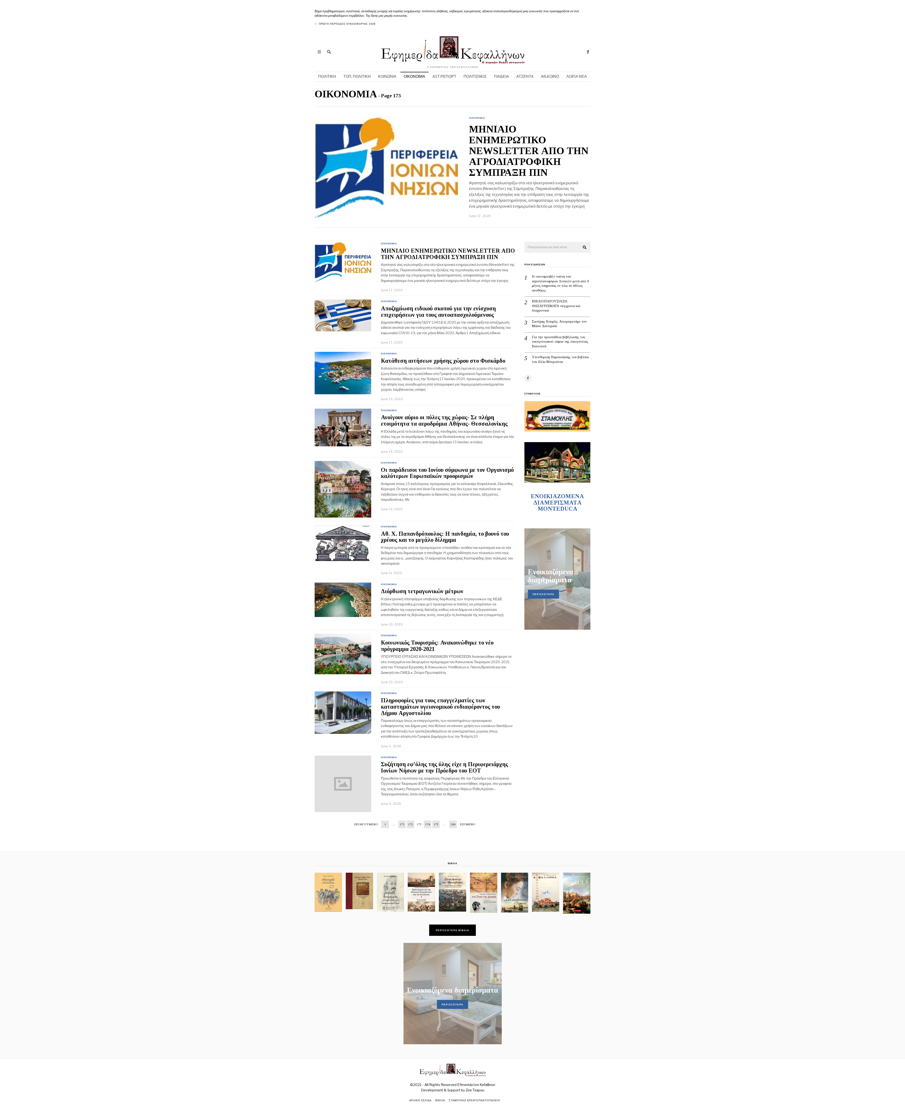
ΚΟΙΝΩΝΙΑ (387, 76)
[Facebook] (588, 52)
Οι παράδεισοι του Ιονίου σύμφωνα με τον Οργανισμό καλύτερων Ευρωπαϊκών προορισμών (447, 473)
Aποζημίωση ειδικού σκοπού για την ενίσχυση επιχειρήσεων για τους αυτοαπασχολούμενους (438, 311)
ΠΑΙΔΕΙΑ (501, 76)
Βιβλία (440, 1100)
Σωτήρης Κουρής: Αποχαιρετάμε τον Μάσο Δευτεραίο (559, 324)
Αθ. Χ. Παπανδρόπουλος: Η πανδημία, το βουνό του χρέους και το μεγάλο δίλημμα (445, 536)
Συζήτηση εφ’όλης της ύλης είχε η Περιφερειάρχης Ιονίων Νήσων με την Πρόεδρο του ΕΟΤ (444, 767)
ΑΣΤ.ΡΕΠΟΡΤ (444, 76)
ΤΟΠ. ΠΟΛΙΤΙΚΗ (357, 76)
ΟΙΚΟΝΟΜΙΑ (414, 76)
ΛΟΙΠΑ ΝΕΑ (576, 76)
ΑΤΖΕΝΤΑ (525, 76)
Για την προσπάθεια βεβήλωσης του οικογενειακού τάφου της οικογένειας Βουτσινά (560, 341)
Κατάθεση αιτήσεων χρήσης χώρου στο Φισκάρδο (443, 361)
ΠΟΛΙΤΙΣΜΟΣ (475, 76)
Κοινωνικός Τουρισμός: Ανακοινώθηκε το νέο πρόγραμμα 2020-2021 (437, 645)
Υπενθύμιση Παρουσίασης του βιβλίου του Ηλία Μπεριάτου (560, 359)
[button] (584, 247)
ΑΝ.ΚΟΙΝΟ (550, 76)
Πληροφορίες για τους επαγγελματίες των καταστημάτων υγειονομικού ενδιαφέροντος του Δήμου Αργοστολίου (440, 706)
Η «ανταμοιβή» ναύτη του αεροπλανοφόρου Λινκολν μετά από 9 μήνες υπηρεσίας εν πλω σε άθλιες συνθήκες (560, 283)
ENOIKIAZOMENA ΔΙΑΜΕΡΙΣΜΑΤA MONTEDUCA (557, 502)
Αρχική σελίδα (420, 1100)
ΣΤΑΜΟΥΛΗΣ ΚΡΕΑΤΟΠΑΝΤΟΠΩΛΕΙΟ (474, 1100)
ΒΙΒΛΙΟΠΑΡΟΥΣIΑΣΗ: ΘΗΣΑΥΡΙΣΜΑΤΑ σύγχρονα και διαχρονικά (556, 305)
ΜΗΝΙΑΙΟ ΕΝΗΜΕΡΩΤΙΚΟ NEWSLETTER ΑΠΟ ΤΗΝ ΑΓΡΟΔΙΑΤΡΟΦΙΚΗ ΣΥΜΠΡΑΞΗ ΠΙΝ (528, 151)
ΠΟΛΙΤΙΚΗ (327, 76)
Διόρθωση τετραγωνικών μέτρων (422, 591)
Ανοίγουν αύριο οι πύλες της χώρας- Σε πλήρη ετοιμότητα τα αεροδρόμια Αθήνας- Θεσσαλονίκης (444, 420)
